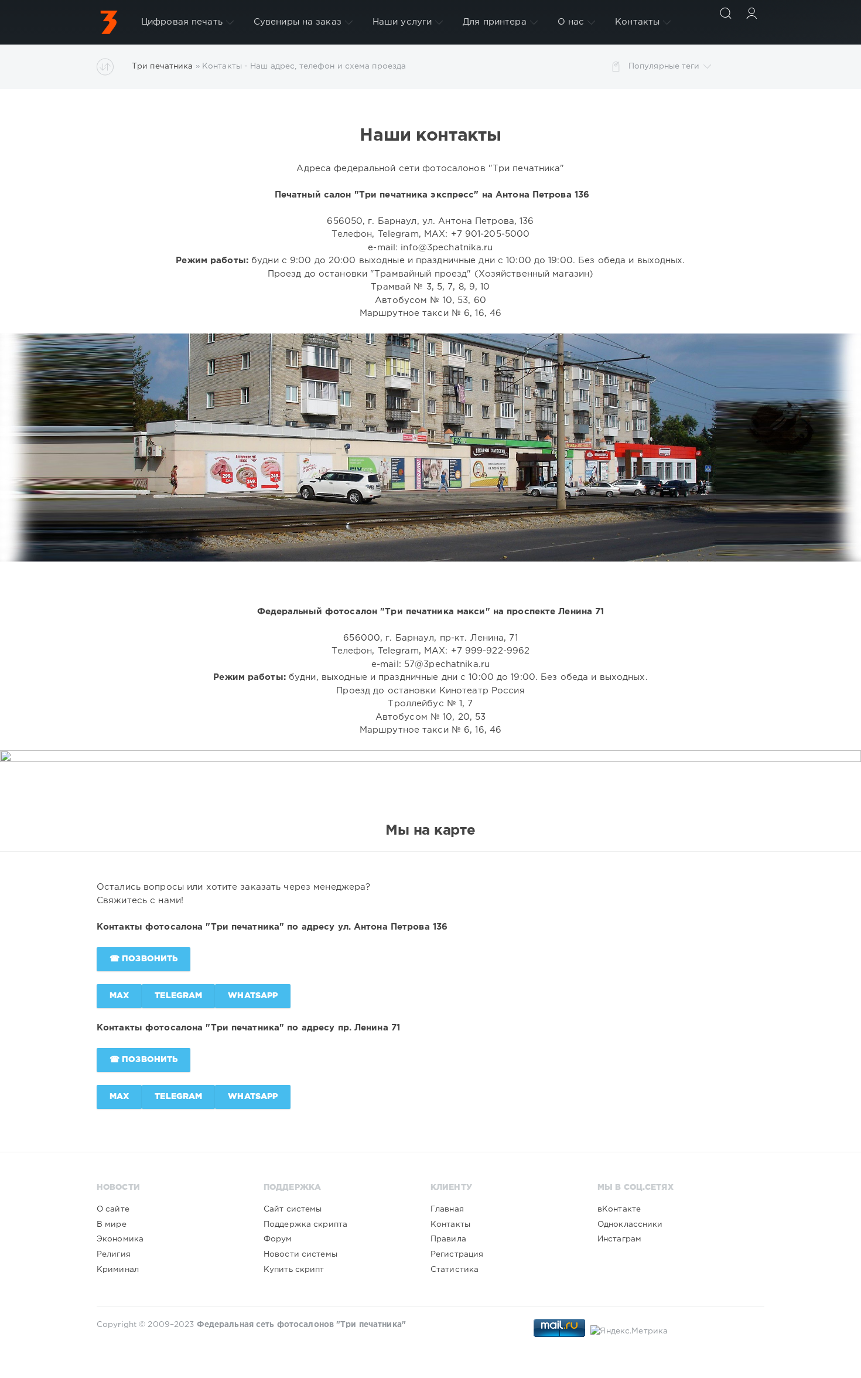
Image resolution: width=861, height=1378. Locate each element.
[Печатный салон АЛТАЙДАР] (109, 22)
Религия (114, 1254)
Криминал (118, 1269)
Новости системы (300, 1254)
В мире (112, 1224)
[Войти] (751, 13)
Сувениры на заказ (297, 22)
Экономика (120, 1239)
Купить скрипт (294, 1269)
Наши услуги (402, 22)
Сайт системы (293, 1209)
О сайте (113, 1209)
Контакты (637, 22)
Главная (447, 1209)
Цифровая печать (182, 22)
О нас (571, 22)
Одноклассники (630, 1224)
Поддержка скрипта (305, 1224)
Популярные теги (664, 66)
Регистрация (456, 1254)
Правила (448, 1239)
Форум (278, 1239)
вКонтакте (619, 1209)
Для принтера (494, 22)
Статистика (454, 1269)
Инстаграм (619, 1239)
